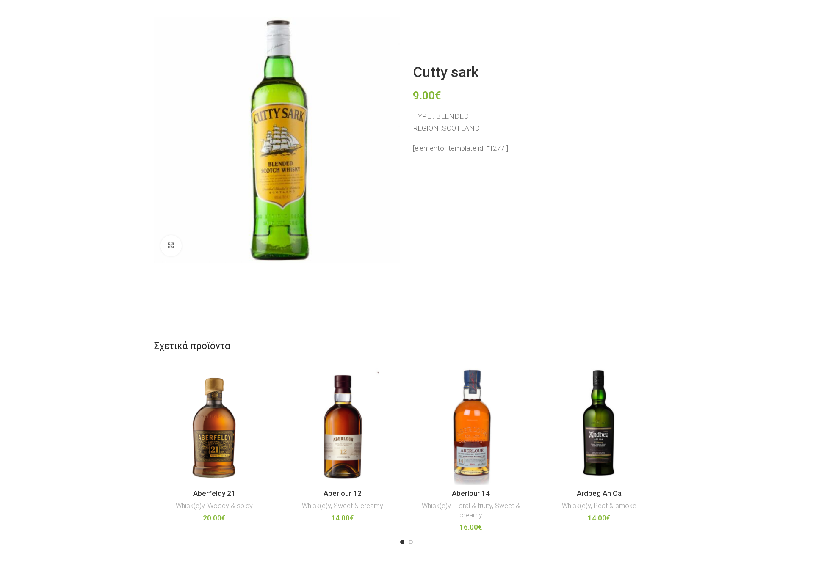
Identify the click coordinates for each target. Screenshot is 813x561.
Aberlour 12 (343, 493)
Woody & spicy (230, 506)
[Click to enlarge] (171, 245)
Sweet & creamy (358, 506)
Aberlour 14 (471, 493)
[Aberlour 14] (471, 425)
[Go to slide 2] (411, 542)
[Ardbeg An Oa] (599, 425)
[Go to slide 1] (402, 542)
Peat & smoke (615, 506)
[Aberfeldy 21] (214, 425)
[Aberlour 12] (342, 425)
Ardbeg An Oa (599, 493)
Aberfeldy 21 (214, 493)
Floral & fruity (473, 506)
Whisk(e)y (190, 506)
